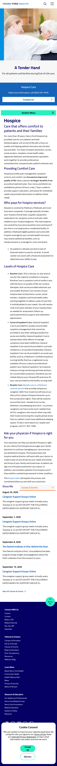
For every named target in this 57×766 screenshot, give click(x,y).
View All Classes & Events (13, 591)
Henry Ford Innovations (14, 704)
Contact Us (28, 99)
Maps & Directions (12, 650)
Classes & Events (11, 647)
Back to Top (50, 602)
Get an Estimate (11, 644)
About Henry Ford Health (14, 671)
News (7, 680)
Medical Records (11, 623)
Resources (9, 656)
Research (8, 714)
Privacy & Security (12, 683)
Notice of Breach (11, 687)
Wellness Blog (10, 659)
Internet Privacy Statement (24, 736)
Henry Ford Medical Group (15, 701)
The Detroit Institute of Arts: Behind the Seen (25, 546)
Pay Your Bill (9, 626)
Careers (8, 613)
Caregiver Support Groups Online (19, 496)
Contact (8, 616)
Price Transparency (12, 653)
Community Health (12, 674)
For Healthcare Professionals (16, 698)
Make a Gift (9, 620)
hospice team (14, 478)
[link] (16, 4)
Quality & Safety (11, 711)
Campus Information (13, 640)
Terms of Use (40, 734)
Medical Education (12, 708)
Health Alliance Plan (12, 677)
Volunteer (8, 629)
